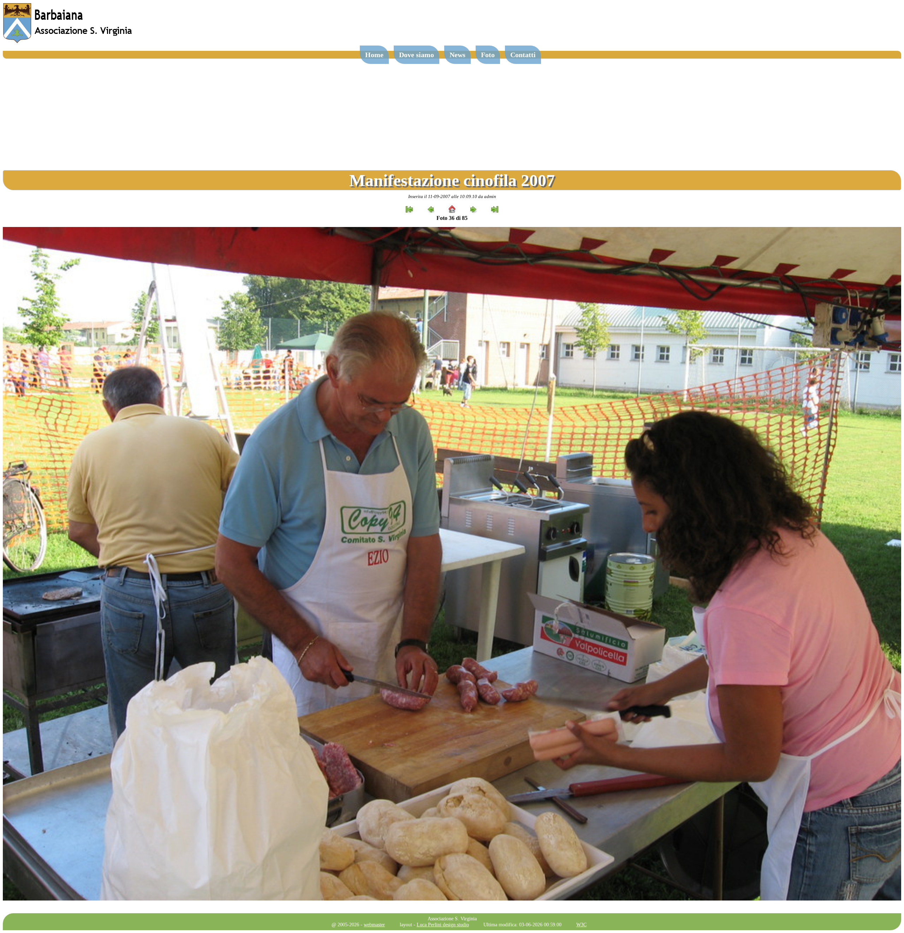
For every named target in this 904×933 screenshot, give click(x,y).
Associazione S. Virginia (452, 918)
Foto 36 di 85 (452, 218)
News (457, 55)
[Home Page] (68, 41)
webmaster (374, 924)
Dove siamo (416, 55)
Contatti (523, 55)
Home (374, 55)
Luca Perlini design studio (443, 924)
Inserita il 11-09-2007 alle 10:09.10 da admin (452, 196)
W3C (581, 924)
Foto (488, 55)
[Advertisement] (452, 111)
